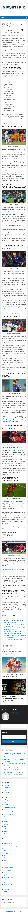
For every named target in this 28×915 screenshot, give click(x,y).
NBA (5, 855)
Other (5, 865)
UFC (5, 887)
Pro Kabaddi (7, 870)
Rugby (5, 872)
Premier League (8, 867)
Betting (6, 800)
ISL (5, 838)
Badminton (7, 787)
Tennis (5, 880)
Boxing (6, 804)
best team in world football (16, 450)
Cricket (6, 809)
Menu (2, 17)
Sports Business (8, 877)
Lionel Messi (5, 214)
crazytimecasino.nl (7, 308)
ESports (6, 817)
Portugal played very (10, 569)
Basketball (7, 795)
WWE (5, 892)
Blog (5, 802)
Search (4, 732)
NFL (5, 860)
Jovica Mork (6, 35)
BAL (5, 790)
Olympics (6, 863)
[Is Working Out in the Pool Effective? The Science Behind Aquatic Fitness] (14, 687)
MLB (5, 848)
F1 (4, 819)
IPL (5, 836)
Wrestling (6, 889)
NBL (5, 858)
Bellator (6, 797)
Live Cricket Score (9, 843)
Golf (5, 829)
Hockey (6, 834)
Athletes (6, 785)
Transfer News (8, 884)
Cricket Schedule (9, 814)
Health (6, 831)
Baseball (6, 792)
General (6, 826)
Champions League (9, 807)
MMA (5, 850)
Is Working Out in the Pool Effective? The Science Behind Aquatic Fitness (12, 699)
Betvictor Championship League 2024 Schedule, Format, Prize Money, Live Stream (13, 652)
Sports (5, 875)
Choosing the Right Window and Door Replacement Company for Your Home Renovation (14, 755)
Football (6, 821)
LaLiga (6, 841)
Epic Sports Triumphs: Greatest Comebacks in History (12, 675)
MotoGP (6, 853)
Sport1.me (9, 911)
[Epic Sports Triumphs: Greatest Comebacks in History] (14, 665)
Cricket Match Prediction (11, 812)
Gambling (6, 824)
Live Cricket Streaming (10, 846)
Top (5, 882)
